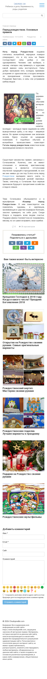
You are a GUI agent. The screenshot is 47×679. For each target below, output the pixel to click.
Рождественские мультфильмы (22, 516)
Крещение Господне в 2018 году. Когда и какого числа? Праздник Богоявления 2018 (22, 299)
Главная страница (9, 26)
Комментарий (9, 559)
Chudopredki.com (19, 3)
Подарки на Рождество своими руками (21, 475)
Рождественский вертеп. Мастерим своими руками (18, 389)
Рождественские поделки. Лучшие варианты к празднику (21, 432)
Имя (5, 533)
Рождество (31, 37)
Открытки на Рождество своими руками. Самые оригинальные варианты (22, 345)
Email (6, 542)
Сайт (5, 550)
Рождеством (8, 176)
